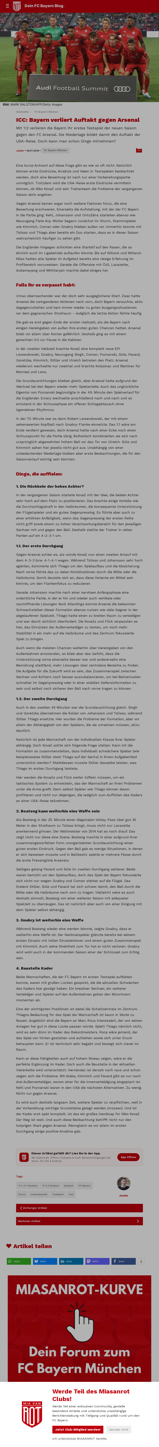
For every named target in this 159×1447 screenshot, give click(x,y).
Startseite (22, 111)
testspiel (58, 1194)
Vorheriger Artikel (35, 1207)
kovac (22, 1194)
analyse (68, 1185)
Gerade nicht (118, 1429)
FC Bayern (84, 1185)
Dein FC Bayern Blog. (44, 5)
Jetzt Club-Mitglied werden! (77, 1429)
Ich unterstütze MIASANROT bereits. (79, 1438)
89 (139, 150)
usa (71, 1194)
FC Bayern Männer (46, 111)
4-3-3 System (50, 1185)
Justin (20, 150)
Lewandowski (39, 1194)
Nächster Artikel (29, 1221)
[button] (19, 1261)
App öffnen (128, 1157)
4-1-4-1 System (27, 1185)
